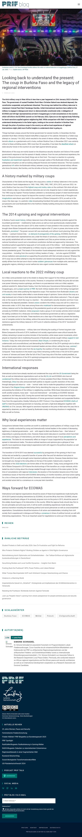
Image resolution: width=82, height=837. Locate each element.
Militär (39, 616)
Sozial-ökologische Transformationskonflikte (19, 760)
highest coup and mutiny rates (39, 187)
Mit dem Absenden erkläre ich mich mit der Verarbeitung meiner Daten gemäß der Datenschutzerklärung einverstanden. (28, 810)
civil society (6, 294)
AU (50, 376)
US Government (65, 373)
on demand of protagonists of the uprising (44, 234)
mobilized (47, 305)
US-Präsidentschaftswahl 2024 (13, 764)
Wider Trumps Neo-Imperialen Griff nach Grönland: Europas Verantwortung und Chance (35, 573)
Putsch (50, 616)
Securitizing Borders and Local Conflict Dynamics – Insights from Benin (29, 563)
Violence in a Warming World (13, 578)
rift (13, 165)
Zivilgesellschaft (67, 616)
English (5, 527)
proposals (35, 311)
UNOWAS (5, 407)
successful (38, 453)
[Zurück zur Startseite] (15, 4)
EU (47, 376)
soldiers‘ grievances (45, 262)
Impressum (43, 827)
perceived (23, 256)
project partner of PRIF (26, 289)
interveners (33, 472)
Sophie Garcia (17, 69)
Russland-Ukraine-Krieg (11, 756)
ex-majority (38, 349)
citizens (72, 292)
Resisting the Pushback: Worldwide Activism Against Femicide (25, 591)
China (14, 382)
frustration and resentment (12, 160)
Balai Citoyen (44, 341)
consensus (46, 513)
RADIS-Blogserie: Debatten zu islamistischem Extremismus (24, 748)
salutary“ (73, 346)
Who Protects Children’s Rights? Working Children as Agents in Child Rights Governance (35, 550)
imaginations (7, 198)
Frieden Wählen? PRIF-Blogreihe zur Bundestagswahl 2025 (24, 737)
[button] (79, 4)
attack (10, 141)
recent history (20, 220)
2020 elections (21, 464)
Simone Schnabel (24, 641)
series (49, 182)
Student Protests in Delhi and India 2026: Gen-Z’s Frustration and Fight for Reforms (33, 545)
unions (36, 303)
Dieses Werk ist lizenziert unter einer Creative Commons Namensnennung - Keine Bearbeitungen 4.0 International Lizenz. (17, 716)
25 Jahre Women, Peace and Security (16, 729)
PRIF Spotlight (7, 741)
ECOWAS (26, 616)
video (31, 201)
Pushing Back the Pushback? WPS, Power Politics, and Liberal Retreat (28, 568)
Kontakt (33, 827)
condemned (6, 379)
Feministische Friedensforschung (14, 733)
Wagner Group (19, 387)
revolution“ (15, 231)
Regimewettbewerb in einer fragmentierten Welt (20, 752)
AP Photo (25, 69)
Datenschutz (55, 827)
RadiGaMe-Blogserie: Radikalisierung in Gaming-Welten (23, 744)
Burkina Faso (10, 616)
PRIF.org (24, 827)
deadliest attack (68, 144)
